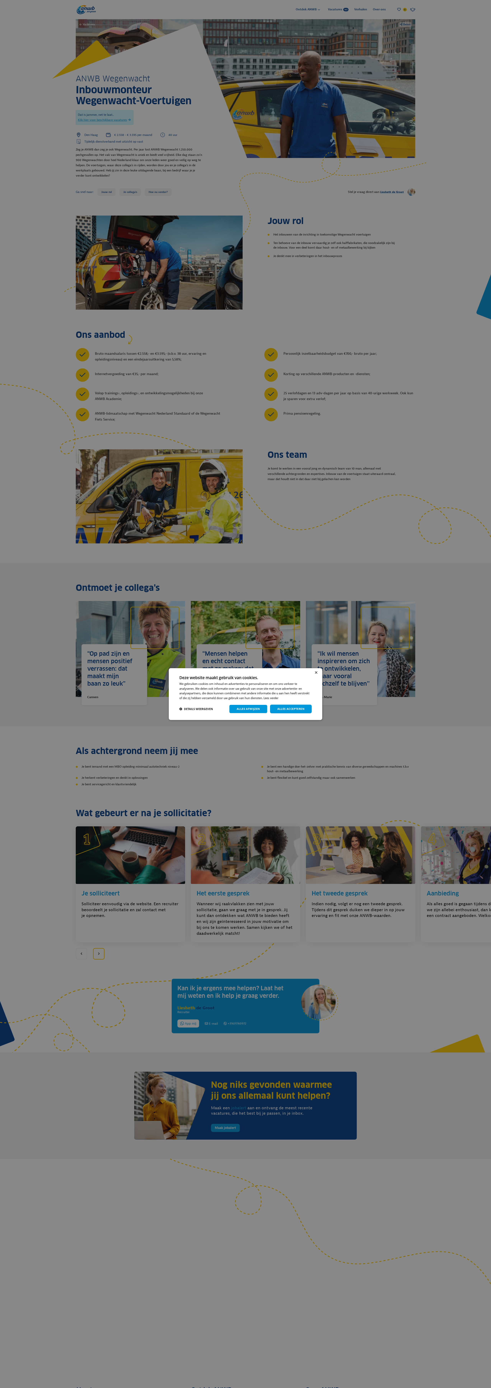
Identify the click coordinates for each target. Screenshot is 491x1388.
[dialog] (245, 694)
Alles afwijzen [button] (248, 709)
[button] (196, 709)
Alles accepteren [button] (290, 709)
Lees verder (271, 698)
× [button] (316, 672)
